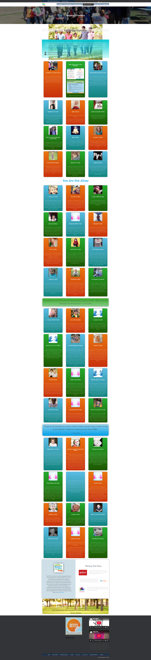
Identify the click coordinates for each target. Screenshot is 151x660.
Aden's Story (98, 163)
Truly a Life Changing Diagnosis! (53, 138)
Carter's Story (98, 320)
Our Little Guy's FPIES (53, 345)
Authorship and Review (94, 654)
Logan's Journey (75, 320)
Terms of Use (78, 654)
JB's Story (75, 137)
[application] (99, 622)
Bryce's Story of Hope (98, 514)
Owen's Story (53, 279)
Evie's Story (98, 483)
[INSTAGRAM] (70, 638)
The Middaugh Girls (53, 483)
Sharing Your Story (93, 565)
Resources (78, 4)
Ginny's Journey (75, 380)
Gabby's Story (97, 345)
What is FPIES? (55, 654)
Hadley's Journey (98, 449)
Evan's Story (53, 380)
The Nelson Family (98, 539)
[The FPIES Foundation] (43, 4)
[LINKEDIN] (72, 638)
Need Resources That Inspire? (75, 65)
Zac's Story (53, 249)
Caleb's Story (75, 514)
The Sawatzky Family (75, 410)
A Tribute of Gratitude (53, 73)
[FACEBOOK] (66, 638)
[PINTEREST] (74, 638)
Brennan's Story (53, 112)
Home (61, 4)
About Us (98, 4)
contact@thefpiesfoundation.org (54, 1)
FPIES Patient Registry (64, 654)
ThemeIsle (107, 657)
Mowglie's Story (75, 249)
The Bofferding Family (75, 345)
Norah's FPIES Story (75, 224)
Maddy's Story (98, 137)
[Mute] (105, 627)
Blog (106, 4)
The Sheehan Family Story (98, 73)
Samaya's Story (75, 539)
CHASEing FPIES (75, 279)
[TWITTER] (68, 638)
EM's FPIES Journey (53, 163)
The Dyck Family (53, 539)
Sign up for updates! (65, 1)
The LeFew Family (53, 410)
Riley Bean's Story (53, 449)
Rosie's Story (53, 514)
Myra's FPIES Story (98, 197)
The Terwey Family (98, 249)
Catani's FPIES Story (53, 320)
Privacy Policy (85, 654)
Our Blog (71, 654)
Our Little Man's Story (97, 410)
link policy (61, 592)
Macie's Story (53, 197)
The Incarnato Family (98, 380)
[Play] (90, 627)
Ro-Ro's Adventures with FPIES (75, 449)
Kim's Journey (53, 224)
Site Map (101, 654)
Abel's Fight (75, 112)
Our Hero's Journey (97, 279)
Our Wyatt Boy (75, 197)
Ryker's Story (97, 224)
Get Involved (88, 4)
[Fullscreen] (107, 627)
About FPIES (68, 4)
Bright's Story (75, 163)
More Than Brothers (98, 112)
